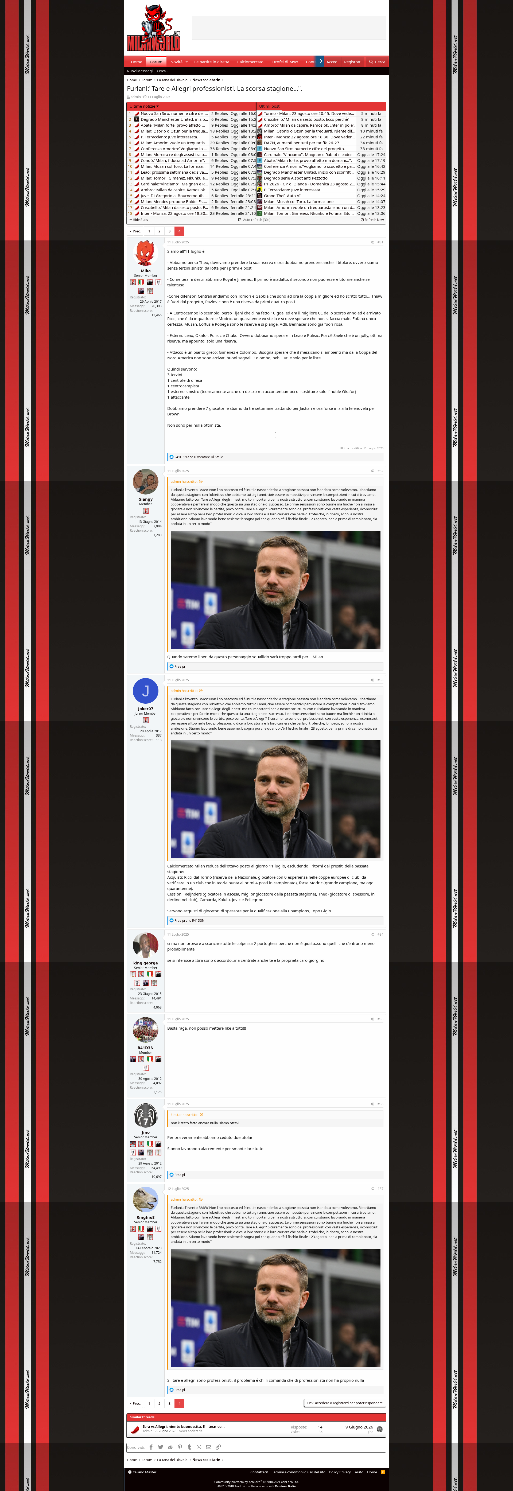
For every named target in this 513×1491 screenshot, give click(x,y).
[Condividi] (372, 242)
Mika (146, 270)
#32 (380, 471)
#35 (380, 1019)
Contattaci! (259, 1472)
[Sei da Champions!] (158, 282)
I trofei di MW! (284, 61)
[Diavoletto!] (133, 282)
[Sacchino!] (133, 1144)
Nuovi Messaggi (140, 70)
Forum (156, 61)
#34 (380, 934)
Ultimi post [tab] (269, 106)
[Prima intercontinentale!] (133, 974)
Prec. (137, 231)
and (198, 457)
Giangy (145, 499)
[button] (186, 62)
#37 (380, 1188)
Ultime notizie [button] (142, 106)
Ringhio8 (146, 1217)
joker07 (145, 708)
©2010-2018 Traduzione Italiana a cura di (256, 1486)
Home (136, 61)
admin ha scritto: (184, 481)
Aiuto (359, 1472)
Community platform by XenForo (256, 1482)
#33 (380, 680)
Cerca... (162, 70)
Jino (146, 1132)
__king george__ (145, 963)
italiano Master (144, 1472)
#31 (380, 242)
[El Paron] (150, 282)
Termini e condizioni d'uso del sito (298, 1472)
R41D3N (146, 1047)
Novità (176, 61)
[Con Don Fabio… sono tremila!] (141, 291)
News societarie (191, 1431)
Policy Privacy (340, 1472)
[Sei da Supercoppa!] (150, 291)
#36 (380, 1104)
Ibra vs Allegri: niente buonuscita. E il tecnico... (184, 1426)
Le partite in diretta (211, 61)
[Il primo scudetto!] (141, 282)
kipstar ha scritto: (184, 1114)
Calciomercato (250, 61)
